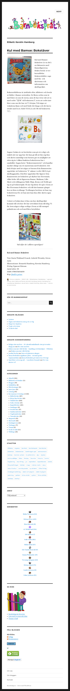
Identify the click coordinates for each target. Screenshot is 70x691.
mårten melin (36, 465)
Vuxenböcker (14, 416)
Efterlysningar (13, 387)
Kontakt (10, 680)
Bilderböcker (34, 279)
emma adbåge (12, 458)
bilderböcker (20, 451)
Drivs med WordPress (24, 685)
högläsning (11, 462)
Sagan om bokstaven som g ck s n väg (21, 322)
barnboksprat (33, 448)
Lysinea (11, 319)
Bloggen (11, 383)
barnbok (24, 448)
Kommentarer (13, 639)
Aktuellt (11, 378)
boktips (10, 455)
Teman (11, 427)
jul (26, 462)
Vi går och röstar (14, 326)
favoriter (33, 458)
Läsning (11, 391)
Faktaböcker (42, 279)
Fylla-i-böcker (15, 403)
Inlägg (11, 637)
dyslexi (43, 455)
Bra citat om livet (23, 346)
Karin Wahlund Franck (18, 281)
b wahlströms (30, 455)
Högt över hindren (15, 324)
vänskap (10, 478)
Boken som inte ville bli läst (20, 351)
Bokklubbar (12, 385)
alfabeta (10, 448)
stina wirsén (26, 475)
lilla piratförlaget (13, 465)
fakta (20, 458)
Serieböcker (14, 409)
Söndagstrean (13, 423)
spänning (11, 475)
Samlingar (13, 407)
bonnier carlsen (19, 455)
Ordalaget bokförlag (14, 472)
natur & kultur (12, 468)
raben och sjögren (28, 472)
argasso (17, 448)
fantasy (26, 458)
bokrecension (42, 451)
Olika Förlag (42, 468)
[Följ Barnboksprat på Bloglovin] (30, 659)
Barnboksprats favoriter (17, 614)
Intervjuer (12, 389)
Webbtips (12, 432)
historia (40, 458)
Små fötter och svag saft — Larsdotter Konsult (24, 360)
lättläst (22, 465)
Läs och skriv (25, 283)
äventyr (17, 478)
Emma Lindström (15, 279)
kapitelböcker (41, 462)
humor (47, 458)
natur (44, 465)
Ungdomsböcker (16, 414)
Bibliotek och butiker (16, 380)
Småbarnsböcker (16, 412)
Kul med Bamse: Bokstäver (28, 50)
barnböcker (42, 448)
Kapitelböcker (15, 405)
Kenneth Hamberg (31, 281)
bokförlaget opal (31, 451)
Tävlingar (12, 425)
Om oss (9, 671)
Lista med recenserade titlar (18, 616)
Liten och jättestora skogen (30, 353)
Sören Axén (43, 283)
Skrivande (12, 421)
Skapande (12, 418)
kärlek (50, 462)
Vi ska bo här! (13, 328)
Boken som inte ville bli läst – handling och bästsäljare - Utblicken (31, 349)
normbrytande (23, 468)
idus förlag (20, 462)
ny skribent (33, 468)
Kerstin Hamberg (43, 281)
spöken (17, 475)
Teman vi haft (13, 618)
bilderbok (11, 451)
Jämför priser (16, 274)
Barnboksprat (11, 685)
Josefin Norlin (13, 353)
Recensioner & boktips (16, 394)
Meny (59, 11)
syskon (34, 475)
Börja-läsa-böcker (16, 398)
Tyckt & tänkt (13, 430)
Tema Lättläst (42, 475)
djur (38, 455)
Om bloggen (11, 675)
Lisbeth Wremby (34, 283)
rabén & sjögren (41, 472)
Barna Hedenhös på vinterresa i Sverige (35, 358)
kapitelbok (32, 462)
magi (28, 465)
